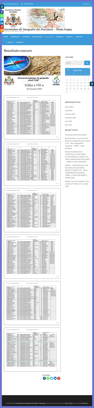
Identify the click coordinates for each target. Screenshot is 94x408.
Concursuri (49, 36)
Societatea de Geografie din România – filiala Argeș (38, 29)
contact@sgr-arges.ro (12, 4)
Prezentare (15, 36)
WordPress (84, 403)
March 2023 (69, 107)
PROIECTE (69, 36)
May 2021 (68, 125)
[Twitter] (51, 378)
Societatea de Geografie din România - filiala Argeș (31, 403)
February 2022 (70, 114)
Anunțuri (19, 42)
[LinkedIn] (55, 378)
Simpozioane (37, 36)
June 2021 (68, 121)
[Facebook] (44, 378)
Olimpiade (59, 36)
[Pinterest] (58, 378)
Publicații (78, 36)
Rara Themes (69, 403)
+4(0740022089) (28, 4)
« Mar (68, 70)
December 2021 (70, 118)
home (6, 36)
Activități (25, 36)
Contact (85, 4)
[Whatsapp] (48, 378)
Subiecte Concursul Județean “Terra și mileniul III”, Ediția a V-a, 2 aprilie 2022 (77, 183)
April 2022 (68, 110)
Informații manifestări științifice (76, 135)
